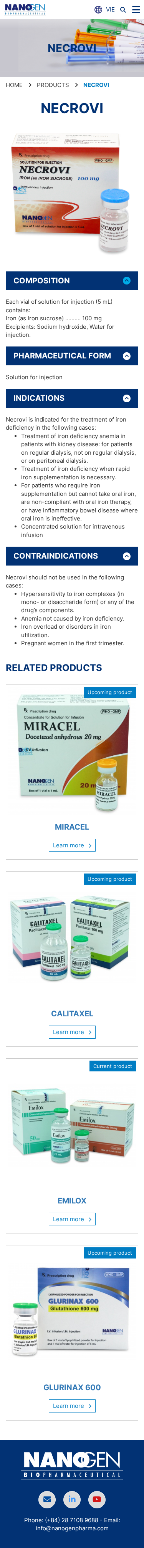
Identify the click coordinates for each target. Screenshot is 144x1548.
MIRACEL (72, 827)
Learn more (69, 845)
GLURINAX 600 (72, 1387)
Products (53, 85)
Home (14, 85)
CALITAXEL (72, 1013)
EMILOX (72, 1200)
